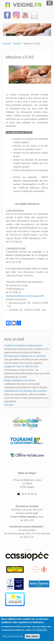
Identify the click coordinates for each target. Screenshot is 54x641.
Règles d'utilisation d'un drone (19, 380)
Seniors (17, 43)
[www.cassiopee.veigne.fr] (27, 554)
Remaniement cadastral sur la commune (25, 356)
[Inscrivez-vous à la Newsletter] (34, 15)
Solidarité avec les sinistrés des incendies (25, 391)
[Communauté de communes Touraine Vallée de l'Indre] (27, 423)
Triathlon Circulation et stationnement (23, 345)
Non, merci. (32, 636)
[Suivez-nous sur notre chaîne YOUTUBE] (25, 15)
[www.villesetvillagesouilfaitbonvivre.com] (15, 599)
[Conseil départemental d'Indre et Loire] (27, 440)
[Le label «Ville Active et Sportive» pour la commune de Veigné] (39, 584)
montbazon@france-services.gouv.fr (24, 296)
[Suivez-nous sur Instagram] (16, 15)
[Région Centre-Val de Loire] (27, 455)
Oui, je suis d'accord (12, 636)
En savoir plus (40, 630)
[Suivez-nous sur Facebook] (7, 15)
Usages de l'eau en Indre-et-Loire (21, 366)
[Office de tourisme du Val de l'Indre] (39, 569)
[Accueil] (24, 5)
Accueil (7, 43)
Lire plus (8, 405)
